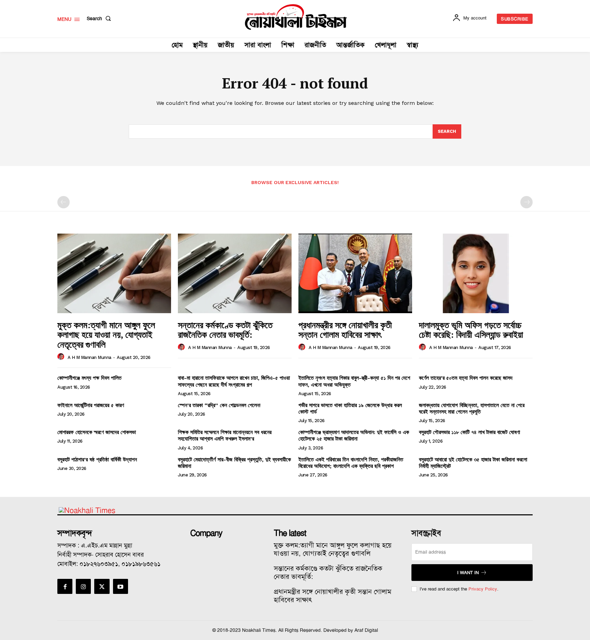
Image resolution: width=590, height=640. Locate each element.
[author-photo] (61, 357)
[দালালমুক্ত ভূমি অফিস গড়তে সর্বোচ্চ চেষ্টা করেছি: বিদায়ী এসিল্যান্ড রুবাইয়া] (476, 273)
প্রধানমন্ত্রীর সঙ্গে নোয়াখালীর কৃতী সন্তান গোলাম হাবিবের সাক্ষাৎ (345, 329)
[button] (100, 18)
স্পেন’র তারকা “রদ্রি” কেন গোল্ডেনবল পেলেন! (219, 405)
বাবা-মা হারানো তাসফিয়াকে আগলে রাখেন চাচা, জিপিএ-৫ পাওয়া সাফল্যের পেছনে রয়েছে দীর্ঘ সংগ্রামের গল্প (234, 381)
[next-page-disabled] (526, 202)
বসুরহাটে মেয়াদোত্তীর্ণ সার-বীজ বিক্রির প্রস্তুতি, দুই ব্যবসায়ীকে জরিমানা (234, 462)
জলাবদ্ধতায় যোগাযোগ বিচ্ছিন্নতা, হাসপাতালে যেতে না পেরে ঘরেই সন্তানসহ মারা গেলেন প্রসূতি (471, 408)
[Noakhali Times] (296, 17)
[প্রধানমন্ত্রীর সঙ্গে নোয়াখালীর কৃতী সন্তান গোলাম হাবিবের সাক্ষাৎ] (355, 273)
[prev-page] (63, 202)
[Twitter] (101, 586)
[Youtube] (120, 586)
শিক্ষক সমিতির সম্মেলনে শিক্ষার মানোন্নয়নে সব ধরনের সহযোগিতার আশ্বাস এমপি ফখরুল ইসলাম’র (224, 435)
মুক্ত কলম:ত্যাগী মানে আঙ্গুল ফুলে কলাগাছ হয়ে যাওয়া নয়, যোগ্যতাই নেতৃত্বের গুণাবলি (106, 334)
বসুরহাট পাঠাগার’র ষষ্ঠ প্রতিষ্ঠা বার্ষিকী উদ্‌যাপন (97, 459)
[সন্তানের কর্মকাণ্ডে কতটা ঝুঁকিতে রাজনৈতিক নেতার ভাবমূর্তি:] (235, 273)
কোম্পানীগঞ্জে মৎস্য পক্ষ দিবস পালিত (89, 378)
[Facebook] (64, 586)
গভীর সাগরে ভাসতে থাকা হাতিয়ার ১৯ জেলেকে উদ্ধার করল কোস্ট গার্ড (350, 408)
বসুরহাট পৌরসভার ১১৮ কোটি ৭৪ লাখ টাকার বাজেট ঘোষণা (469, 432)
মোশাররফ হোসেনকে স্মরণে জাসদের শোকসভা (96, 432)
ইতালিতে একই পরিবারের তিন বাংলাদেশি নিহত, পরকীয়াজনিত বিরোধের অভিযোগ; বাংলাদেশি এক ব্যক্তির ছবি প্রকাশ (350, 462)
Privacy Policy (482, 589)
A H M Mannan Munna (89, 357)
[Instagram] (83, 586)
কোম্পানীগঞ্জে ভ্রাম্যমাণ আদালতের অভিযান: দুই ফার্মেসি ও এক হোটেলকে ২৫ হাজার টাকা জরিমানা (353, 435)
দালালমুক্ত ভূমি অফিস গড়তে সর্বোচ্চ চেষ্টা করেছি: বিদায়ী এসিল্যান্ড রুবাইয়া (471, 329)
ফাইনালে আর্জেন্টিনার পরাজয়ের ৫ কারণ (90, 405)
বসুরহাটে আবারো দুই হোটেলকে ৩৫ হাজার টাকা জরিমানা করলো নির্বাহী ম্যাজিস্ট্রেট (473, 462)
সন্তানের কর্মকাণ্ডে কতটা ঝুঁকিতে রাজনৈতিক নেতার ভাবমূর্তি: (225, 329)
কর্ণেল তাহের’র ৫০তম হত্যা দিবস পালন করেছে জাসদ (465, 378)
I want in (468, 572)
